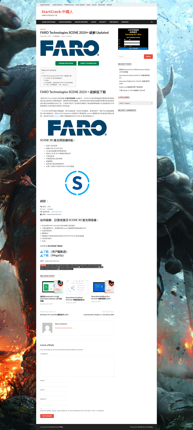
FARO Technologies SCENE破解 (50, 269)
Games (88, 5)
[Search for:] (135, 56)
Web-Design (101, 5)
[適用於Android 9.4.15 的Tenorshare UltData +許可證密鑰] (51, 287)
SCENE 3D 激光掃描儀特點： (54, 78)
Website (43, 399)
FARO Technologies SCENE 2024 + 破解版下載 (57, 76)
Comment (44, 354)
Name (43, 380)
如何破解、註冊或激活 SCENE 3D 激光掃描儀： (60, 82)
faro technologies (94, 265)
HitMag (150, 427)
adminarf (57, 36)
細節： (48, 80)
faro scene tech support (79, 265)
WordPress (141, 427)
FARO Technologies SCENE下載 (50, 267)
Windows (109, 5)
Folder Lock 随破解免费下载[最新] (131, 87)
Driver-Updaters (80, 5)
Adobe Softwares (57, 5)
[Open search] (151, 22)
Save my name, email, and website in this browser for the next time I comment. (72, 411)
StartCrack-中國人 (57, 11)
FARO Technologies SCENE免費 (70, 267)
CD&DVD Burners (69, 5)
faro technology (67, 269)
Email (43, 390)
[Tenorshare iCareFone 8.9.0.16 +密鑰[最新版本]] (77, 288)
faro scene (50, 265)
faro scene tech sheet (62, 265)
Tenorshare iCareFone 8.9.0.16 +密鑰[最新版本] (75, 298)
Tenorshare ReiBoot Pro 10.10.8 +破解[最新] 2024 (100, 297)
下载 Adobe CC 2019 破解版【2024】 (132, 90)
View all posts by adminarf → (64, 328)
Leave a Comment (66, 36)
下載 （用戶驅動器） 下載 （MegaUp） (57, 84)
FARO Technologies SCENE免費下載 (92, 267)
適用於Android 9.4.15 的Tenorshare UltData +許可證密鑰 (51, 298)
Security (94, 5)
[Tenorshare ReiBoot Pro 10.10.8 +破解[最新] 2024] (102, 287)
